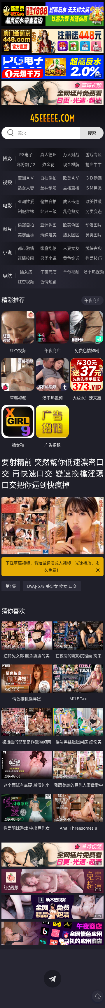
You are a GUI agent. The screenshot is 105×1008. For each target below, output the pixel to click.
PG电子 (26, 154)
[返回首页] (98, 996)
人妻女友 (71, 248)
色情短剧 (48, 281)
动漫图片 (93, 225)
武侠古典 (93, 248)
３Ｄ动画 (93, 178)
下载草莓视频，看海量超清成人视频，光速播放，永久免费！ (52, 566)
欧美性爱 (93, 201)
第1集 (11, 586)
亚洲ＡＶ (26, 178)
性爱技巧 (93, 258)
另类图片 (93, 235)
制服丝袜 (26, 211)
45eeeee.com (52, 118)
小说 (7, 252)
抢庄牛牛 (93, 164)
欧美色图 (71, 225)
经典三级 (48, 211)
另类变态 (93, 211)
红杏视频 (26, 281)
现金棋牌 (71, 164)
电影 (7, 205)
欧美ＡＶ (71, 178)
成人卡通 (71, 201)
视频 (7, 182)
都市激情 (26, 248)
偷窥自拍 (26, 225)
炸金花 (48, 164)
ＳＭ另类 (93, 188)
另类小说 (48, 258)
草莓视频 (71, 271)
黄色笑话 (71, 258)
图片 (7, 229)
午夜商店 (48, 271)
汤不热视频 (93, 271)
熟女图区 (71, 235)
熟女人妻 (26, 188)
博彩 (7, 159)
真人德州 (48, 154)
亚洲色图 (48, 225)
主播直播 (71, 188)
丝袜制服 (48, 188)
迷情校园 (26, 258)
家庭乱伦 (48, 248)
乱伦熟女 (71, 211)
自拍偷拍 (48, 178)
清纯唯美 (48, 235)
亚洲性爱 (26, 201)
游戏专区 (93, 154)
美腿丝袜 (26, 235)
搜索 (92, 133)
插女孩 (26, 271)
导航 (7, 276)
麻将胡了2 (26, 164)
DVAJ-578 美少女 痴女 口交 (52, 586)
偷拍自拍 (48, 201)
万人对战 (71, 154)
